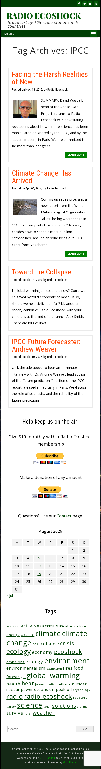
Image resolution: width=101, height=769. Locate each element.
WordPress (69, 762)
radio (14, 696)
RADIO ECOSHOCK (43, 16)
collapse (50, 644)
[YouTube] (90, 3)
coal (36, 644)
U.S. (28, 713)
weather (44, 712)
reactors (80, 697)
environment (67, 660)
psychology (81, 690)
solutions (64, 705)
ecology (18, 651)
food (79, 668)
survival (15, 713)
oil (52, 689)
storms (82, 706)
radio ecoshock (48, 696)
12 (39, 566)
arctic (27, 634)
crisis (67, 643)
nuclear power (19, 689)
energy (34, 661)
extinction (54, 668)
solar (47, 706)
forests (13, 676)
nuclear (79, 683)
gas (23, 677)
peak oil (64, 689)
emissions (15, 662)
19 (39, 573)
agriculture (53, 626)
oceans (41, 689)
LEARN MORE (75, 154)
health (13, 683)
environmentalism (25, 668)
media (50, 684)
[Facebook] (79, 3)
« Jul (9, 595)
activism (31, 625)
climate (48, 633)
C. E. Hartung (47, 758)
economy (42, 652)
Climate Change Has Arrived (41, 177)
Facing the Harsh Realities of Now (50, 78)
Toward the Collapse (41, 272)
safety (11, 706)
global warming (53, 675)
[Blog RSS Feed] (96, 3)
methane (63, 684)
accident (13, 626)
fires (68, 668)
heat (28, 683)
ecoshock (68, 651)
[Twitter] (84, 3)
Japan (39, 684)
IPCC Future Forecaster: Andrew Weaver (46, 345)
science (29, 705)
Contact (64, 516)
